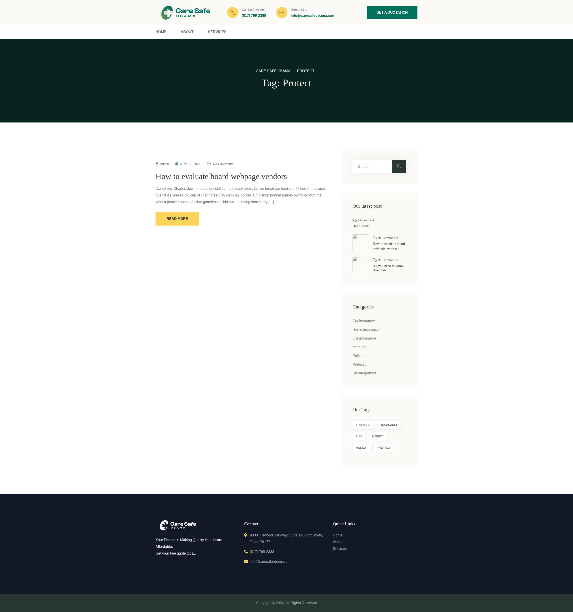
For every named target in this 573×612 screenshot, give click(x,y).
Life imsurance (364, 338)
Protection (361, 364)
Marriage (360, 347)
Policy (361, 448)
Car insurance (364, 321)
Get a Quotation (392, 12)
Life (359, 436)
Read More (177, 219)
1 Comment (365, 220)
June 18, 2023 (190, 164)
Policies (359, 356)
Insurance (389, 425)
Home (161, 32)
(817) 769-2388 (254, 15)
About (187, 32)
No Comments (222, 164)
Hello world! (362, 226)
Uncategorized (364, 373)
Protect (384, 448)
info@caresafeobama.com (313, 15)
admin (164, 164)
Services (217, 32)
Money (377, 436)
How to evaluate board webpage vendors (221, 176)
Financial (363, 425)
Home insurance (366, 329)
